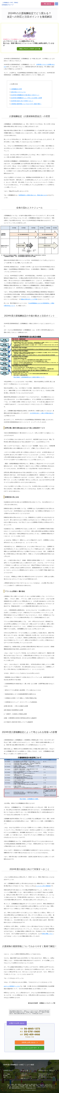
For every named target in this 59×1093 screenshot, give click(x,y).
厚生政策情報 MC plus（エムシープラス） (46, 1077)
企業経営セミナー (25, 1075)
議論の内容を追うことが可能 (29, 299)
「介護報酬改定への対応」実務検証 (10, 2)
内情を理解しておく (47, 933)
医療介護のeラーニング (26, 1078)
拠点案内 (5, 1075)
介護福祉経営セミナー (26, 1074)
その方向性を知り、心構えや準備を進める (41, 413)
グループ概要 (6, 1074)
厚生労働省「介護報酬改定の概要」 (29, 799)
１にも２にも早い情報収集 (43, 885)
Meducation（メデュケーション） (29, 1077)
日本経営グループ (7, 5)
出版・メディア (7, 1077)
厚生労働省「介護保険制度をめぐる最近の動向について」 (29, 377)
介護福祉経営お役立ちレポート (45, 1074)
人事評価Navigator (42, 1075)
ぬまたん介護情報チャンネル (12, 986)
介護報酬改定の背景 (16, 89)
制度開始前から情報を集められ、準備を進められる (33, 195)
